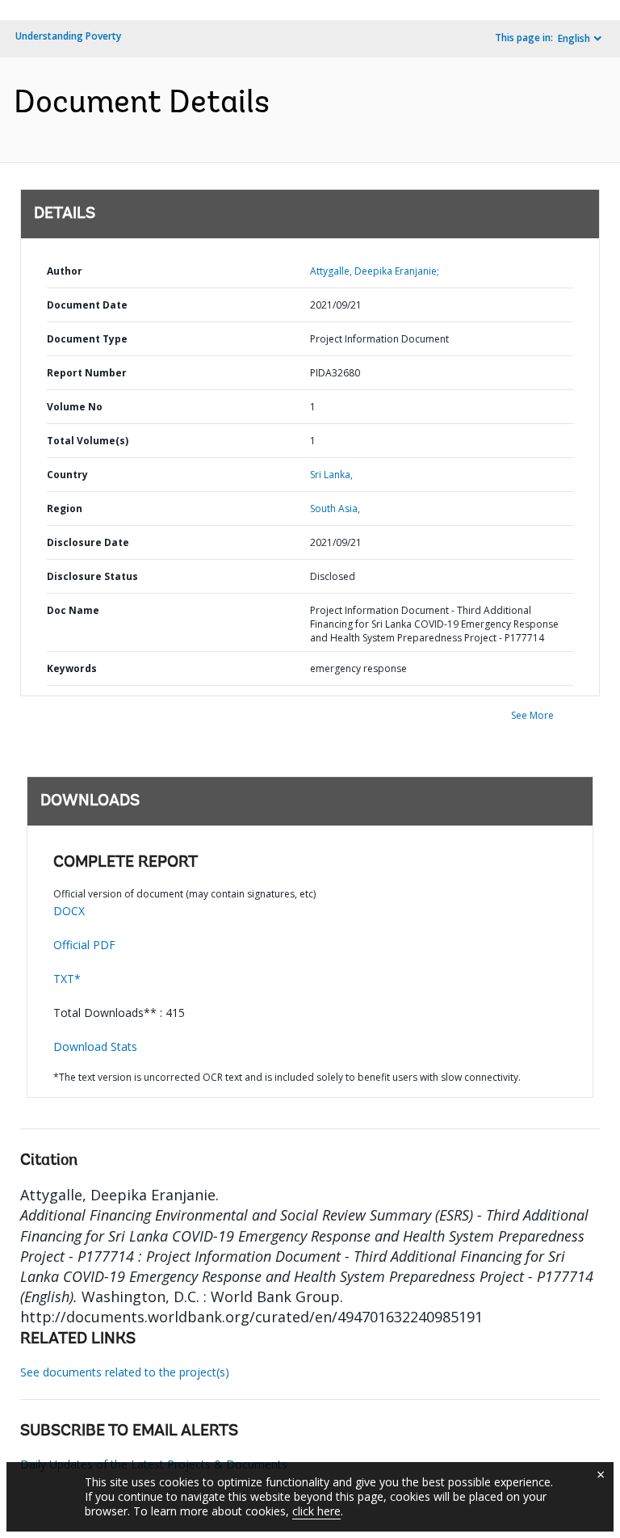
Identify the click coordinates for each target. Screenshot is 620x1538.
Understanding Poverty (68, 36)
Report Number (87, 373)
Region (64, 508)
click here (316, 1511)
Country (67, 474)
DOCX (69, 910)
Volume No (75, 407)
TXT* (67, 978)
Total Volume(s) (87, 441)
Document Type (87, 339)
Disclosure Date (88, 542)
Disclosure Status (92, 576)
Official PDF (84, 944)
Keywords (72, 668)
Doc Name (73, 610)
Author (64, 271)
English (574, 38)
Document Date (87, 305)
